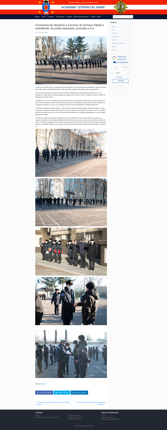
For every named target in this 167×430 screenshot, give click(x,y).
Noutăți (93, 16)
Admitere (69, 16)
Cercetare (51, 16)
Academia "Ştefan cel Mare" (83, 7)
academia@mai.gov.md (107, 417)
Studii (43, 16)
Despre (37, 16)
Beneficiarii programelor (81, 16)
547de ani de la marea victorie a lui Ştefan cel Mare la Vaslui (53, 403)
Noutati (43, 384)
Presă (98, 16)
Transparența (60, 16)
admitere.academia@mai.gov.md (110, 419)
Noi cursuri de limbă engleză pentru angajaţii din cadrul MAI (91, 403)
